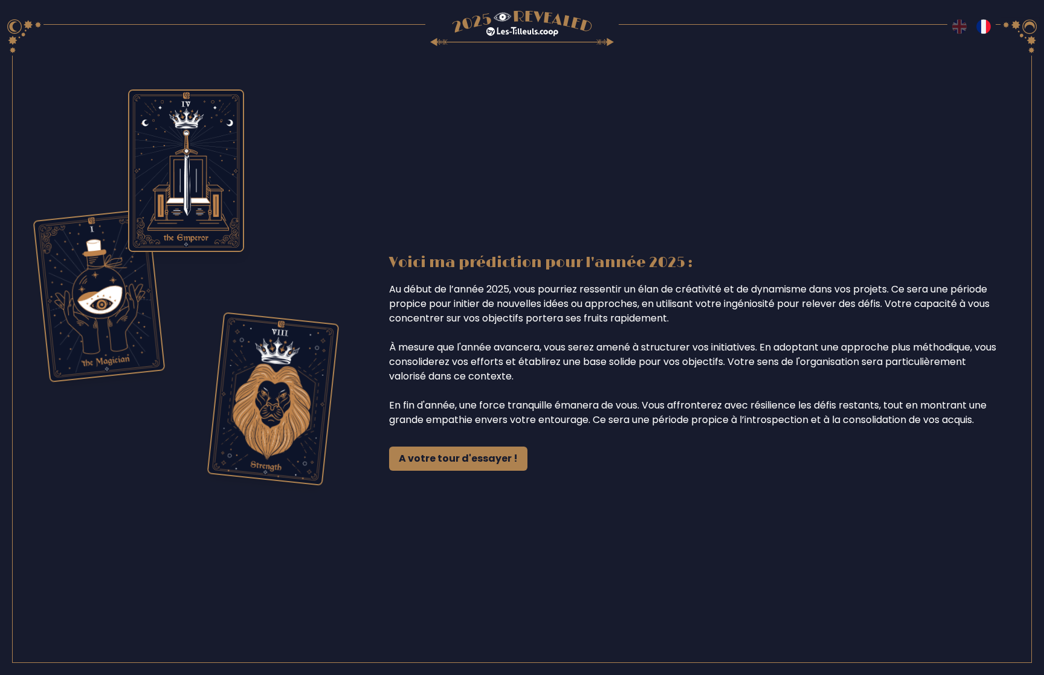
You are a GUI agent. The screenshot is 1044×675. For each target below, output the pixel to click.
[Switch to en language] (959, 26)
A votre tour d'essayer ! (458, 458)
